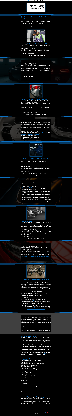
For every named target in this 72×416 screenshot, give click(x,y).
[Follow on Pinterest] (47, 412)
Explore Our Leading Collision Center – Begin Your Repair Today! (36, 55)
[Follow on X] (46, 412)
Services (32, 0)
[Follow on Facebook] (45, 412)
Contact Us (36, 0)
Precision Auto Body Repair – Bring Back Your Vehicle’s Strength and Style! (36, 114)
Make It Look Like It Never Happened (30, 27)
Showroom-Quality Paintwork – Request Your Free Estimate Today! (36, 175)
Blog (43, 0)
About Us (40, 0)
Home (29, 0)
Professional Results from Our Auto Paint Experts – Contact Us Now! (36, 238)
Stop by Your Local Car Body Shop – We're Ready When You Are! (36, 310)
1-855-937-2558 (24, 27)
